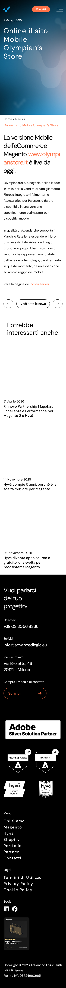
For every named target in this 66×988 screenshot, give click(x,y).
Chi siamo (14, 821)
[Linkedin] (6, 909)
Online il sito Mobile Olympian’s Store (26, 43)
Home (8, 119)
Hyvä (9, 833)
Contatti (12, 858)
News (19, 119)
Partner (11, 851)
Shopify (12, 839)
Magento (13, 827)
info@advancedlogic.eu (25, 645)
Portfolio (13, 845)
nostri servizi (39, 284)
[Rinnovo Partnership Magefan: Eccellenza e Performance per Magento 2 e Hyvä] (33, 367)
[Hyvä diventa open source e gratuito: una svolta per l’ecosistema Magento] (33, 519)
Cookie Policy (18, 889)
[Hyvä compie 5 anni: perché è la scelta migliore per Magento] (33, 445)
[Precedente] (57, 303)
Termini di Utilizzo (23, 877)
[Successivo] (8, 303)
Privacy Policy (18, 883)
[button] (59, 9)
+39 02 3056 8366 (21, 626)
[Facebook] (15, 909)
